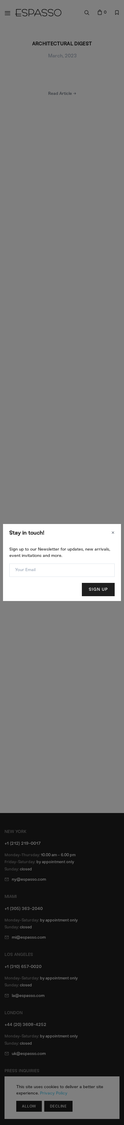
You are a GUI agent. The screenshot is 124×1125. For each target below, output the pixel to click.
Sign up (98, 589)
